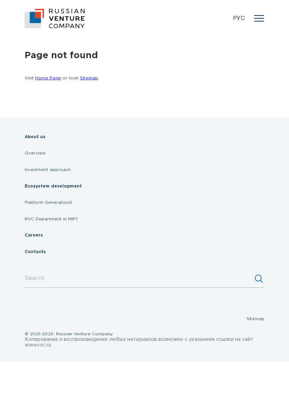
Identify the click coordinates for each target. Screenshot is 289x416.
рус (239, 18)
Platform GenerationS (48, 202)
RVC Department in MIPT (51, 219)
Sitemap (89, 78)
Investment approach (48, 170)
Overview (35, 153)
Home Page (48, 78)
